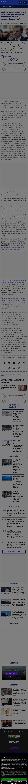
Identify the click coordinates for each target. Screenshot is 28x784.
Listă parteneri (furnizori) (4, 776)
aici (18, 765)
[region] (14, 768)
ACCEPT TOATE (14, 779)
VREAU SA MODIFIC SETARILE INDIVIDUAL (14, 781)
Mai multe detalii (17, 760)
